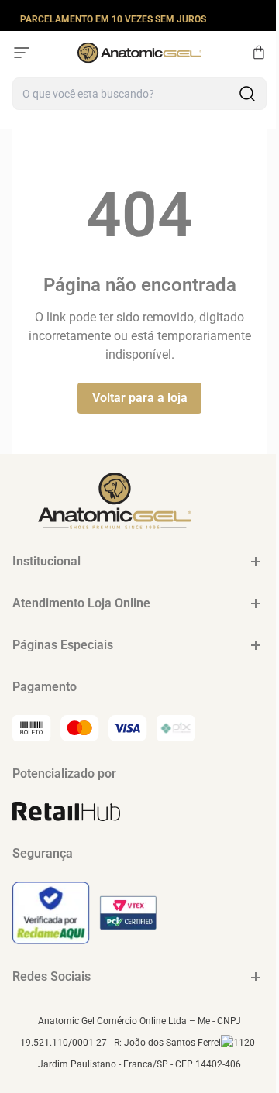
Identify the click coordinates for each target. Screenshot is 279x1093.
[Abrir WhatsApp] (240, 1054)
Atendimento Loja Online (81, 603)
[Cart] (259, 52)
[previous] (16, 18)
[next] (263, 18)
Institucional (46, 561)
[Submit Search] (247, 93)
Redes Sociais (51, 976)
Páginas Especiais (62, 645)
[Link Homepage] (140, 52)
